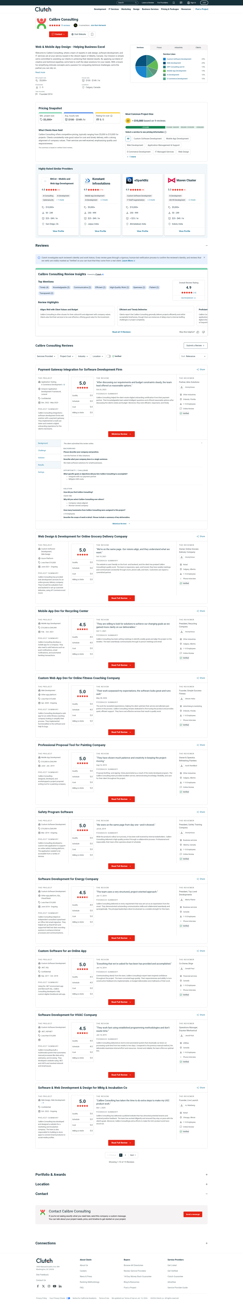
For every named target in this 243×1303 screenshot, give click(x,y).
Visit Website (80, 34)
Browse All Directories (133, 1265)
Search (121, 3)
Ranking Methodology (89, 1282)
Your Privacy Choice (57, 1298)
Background (43, 443)
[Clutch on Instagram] (49, 1286)
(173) (101, 190)
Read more (40, 72)
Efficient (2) (100, 287)
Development (100, 9)
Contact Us (41, 1280)
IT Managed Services (164, 152)
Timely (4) (44, 287)
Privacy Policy (41, 1298)
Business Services (150, 9)
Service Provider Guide (178, 1287)
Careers (83, 1271)
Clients (198, 47)
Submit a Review (194, 345)
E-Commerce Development (177, 79)
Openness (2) (139, 287)
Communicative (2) (82, 287)
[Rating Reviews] (54, 25)
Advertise (172, 1282)
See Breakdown (187, 298)
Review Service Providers (135, 1271)
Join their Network (98, 25)
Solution (41, 458)
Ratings (41, 472)
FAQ (82, 1287)
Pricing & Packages (170, 9)
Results (41, 465)
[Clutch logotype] (43, 9)
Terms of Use (104, 1298)
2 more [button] (104, 200)
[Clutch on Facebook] (38, 1286)
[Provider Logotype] (41, 23)
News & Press (86, 1276)
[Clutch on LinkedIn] (60, 1286)
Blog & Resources (131, 1282)
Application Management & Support (164, 145)
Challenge (42, 450)
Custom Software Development (179, 59)
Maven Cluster (186, 180)
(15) (194, 293)
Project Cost (65, 356)
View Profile (58, 231)
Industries (179, 47)
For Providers (162, 3)
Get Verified (173, 1271)
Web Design (183, 152)
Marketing (126, 9)
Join (204, 3)
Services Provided (45, 356)
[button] (46, 356)
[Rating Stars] (51, 189)
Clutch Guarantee (175, 1276)
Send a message (193, 1214)
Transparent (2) (46, 293)
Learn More (127, 260)
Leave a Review (148, 3)
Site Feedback (42, 1274)
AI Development (173, 75)
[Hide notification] (204, 257)
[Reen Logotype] (45, 181)
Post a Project (202, 9)
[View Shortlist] (174, 3)
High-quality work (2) (119, 287)
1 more (132, 157)
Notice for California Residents (84, 1298)
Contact (58, 34)
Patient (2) (154, 287)
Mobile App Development (176, 71)
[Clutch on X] (43, 1286)
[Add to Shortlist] (92, 34)
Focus (159, 47)
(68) (142, 190)
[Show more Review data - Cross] (201, 442)
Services (140, 47)
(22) (58, 190)
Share (202, 369)
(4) (185, 190)
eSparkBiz (141, 180)
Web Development (174, 63)
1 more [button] (61, 200)
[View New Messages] (181, 3)
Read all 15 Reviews (121, 332)
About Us (84, 1265)
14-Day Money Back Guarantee (137, 1276)
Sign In (193, 3)
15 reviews (65, 25)
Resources (186, 9)
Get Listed (172, 1265)
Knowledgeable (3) (61, 287)
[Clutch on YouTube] (54, 1286)
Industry (81, 356)
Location (97, 356)
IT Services (114, 9)
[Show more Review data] (121, 434)
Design (136, 9)
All (128, 138)
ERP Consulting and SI (175, 67)
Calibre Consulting (63, 19)
